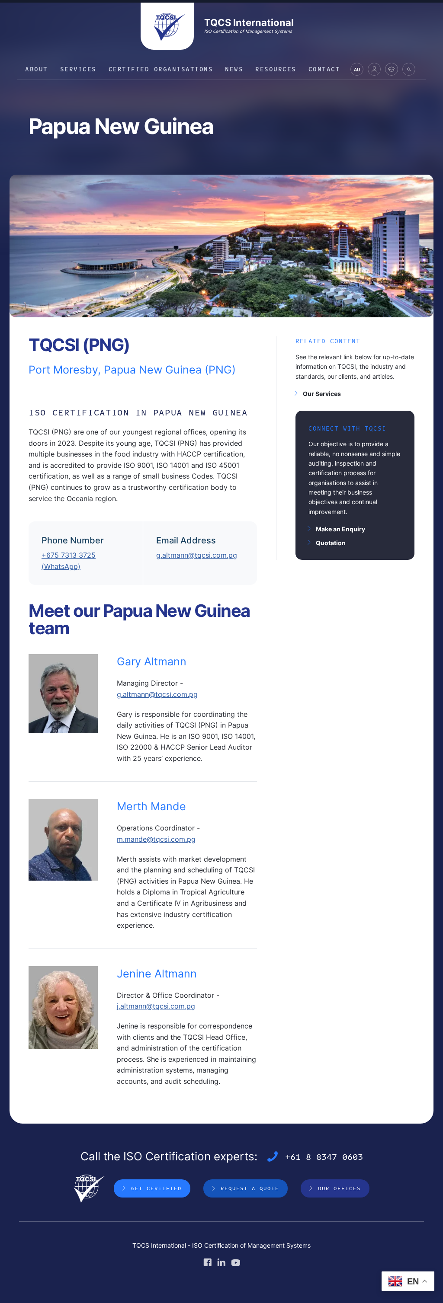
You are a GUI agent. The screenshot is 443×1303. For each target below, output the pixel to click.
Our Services (322, 393)
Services (78, 69)
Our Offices (339, 1188)
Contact (324, 69)
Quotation (331, 542)
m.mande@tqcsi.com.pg (156, 839)
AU (356, 71)
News (234, 69)
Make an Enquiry (340, 529)
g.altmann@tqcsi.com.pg (196, 555)
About (36, 69)
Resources (275, 69)
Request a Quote (250, 1188)
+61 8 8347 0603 (324, 1156)
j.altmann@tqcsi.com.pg (156, 1006)
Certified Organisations (161, 69)
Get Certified (156, 1188)
